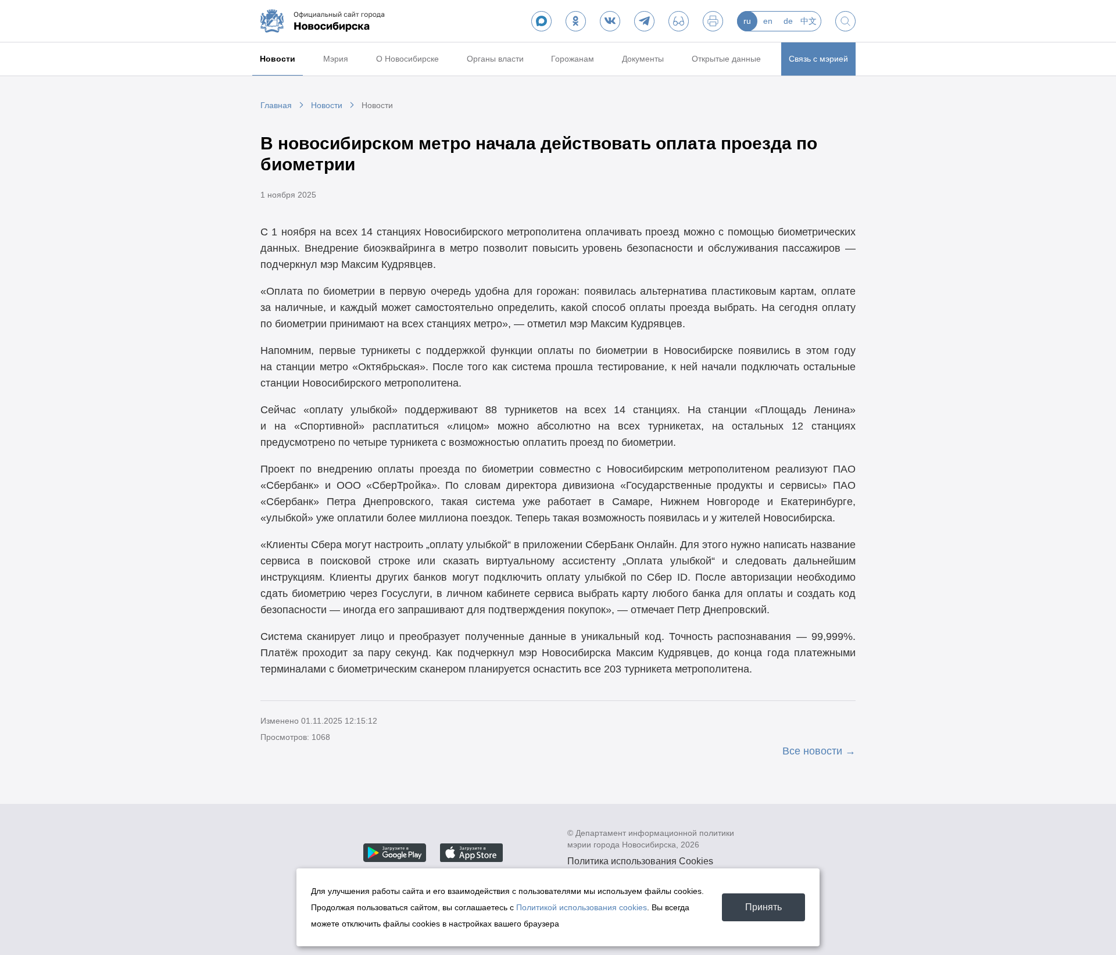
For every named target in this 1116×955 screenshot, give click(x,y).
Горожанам (572, 58)
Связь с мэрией (818, 58)
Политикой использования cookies (581, 907)
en (767, 21)
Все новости (812, 751)
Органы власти (495, 58)
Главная (276, 105)
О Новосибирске (407, 58)
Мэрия (335, 58)
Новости (277, 58)
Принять (763, 907)
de (788, 21)
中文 (808, 21)
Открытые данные (726, 58)
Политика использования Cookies (640, 861)
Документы (643, 58)
